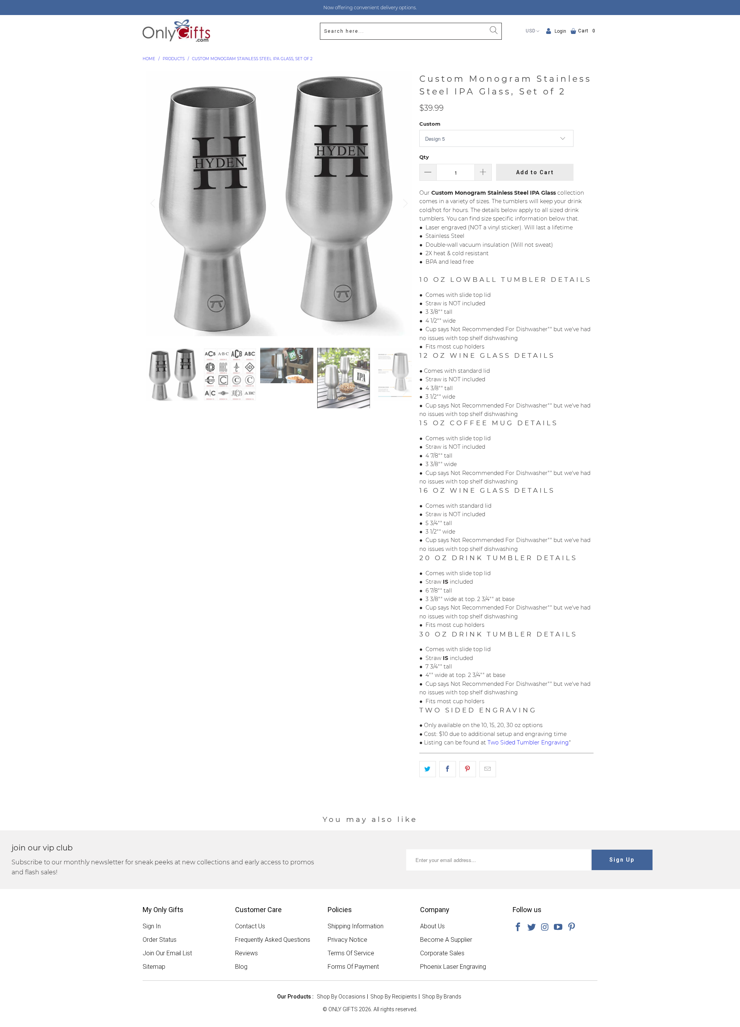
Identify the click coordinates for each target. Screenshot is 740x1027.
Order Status (160, 939)
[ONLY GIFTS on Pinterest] (572, 928)
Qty (424, 157)
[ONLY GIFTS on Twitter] (532, 928)
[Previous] (153, 203)
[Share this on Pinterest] (467, 769)
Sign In (152, 926)
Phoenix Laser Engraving (453, 966)
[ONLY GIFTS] (176, 31)
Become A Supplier (446, 939)
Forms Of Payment (353, 966)
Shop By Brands (441, 996)
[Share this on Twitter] (427, 769)
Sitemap (154, 966)
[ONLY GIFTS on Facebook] (518, 928)
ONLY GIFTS (343, 1009)
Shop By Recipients (393, 996)
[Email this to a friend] (487, 769)
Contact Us (250, 926)
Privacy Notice (347, 939)
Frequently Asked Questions (272, 939)
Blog (241, 966)
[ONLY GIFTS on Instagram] (545, 928)
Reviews (246, 953)
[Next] (404, 203)
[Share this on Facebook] (447, 769)
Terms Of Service (351, 953)
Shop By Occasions (341, 996)
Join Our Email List (167, 953)
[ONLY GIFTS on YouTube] (558, 928)
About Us (432, 926)
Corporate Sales (442, 953)
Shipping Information (355, 926)
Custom (430, 124)
